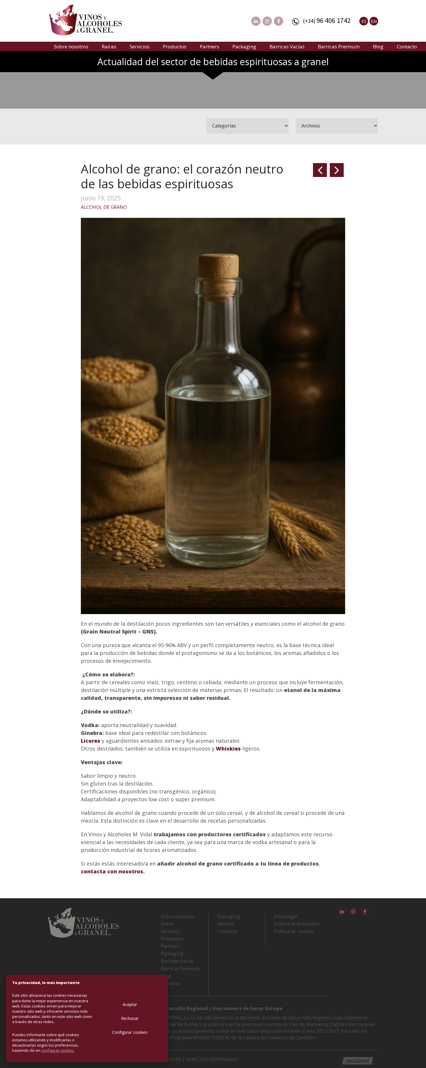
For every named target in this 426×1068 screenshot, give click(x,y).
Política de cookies (294, 931)
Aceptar (130, 1004)
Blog (378, 46)
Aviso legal (285, 916)
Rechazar (130, 1018)
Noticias (226, 924)
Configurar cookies (130, 1032)
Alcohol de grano (104, 207)
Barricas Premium (339, 46)
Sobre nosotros (71, 46)
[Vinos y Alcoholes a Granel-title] (85, 19)
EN (374, 21)
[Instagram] (267, 21)
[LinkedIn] (256, 21)
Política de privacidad (296, 924)
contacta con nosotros (112, 871)
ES (363, 21)
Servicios (140, 46)
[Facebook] (278, 21)
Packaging (244, 46)
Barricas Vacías (287, 46)
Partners (209, 46)
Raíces (109, 46)
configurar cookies (57, 1050)
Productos (174, 46)
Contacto (407, 46)
